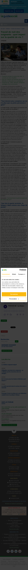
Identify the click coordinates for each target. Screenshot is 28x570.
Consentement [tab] (6, 274)
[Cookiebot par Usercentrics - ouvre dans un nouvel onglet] (19, 270)
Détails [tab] (14, 274)
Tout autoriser (14, 294)
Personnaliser (13, 299)
